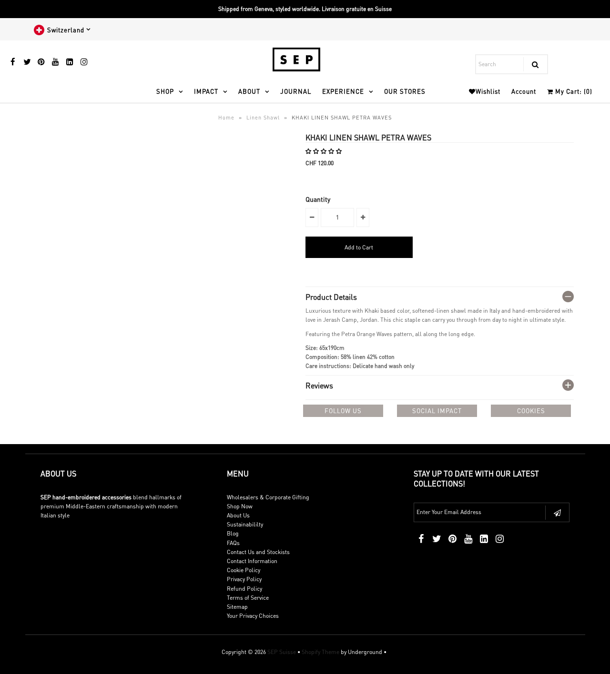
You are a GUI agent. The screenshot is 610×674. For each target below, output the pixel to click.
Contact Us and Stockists (258, 551)
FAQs (233, 542)
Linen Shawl (263, 117)
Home (226, 117)
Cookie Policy (243, 570)
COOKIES (531, 410)
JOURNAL (295, 91)
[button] (324, 151)
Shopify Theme (320, 651)
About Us (238, 515)
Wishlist (488, 91)
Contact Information (252, 561)
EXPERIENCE (343, 91)
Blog (233, 533)
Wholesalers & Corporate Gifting (268, 497)
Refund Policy (244, 588)
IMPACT (206, 91)
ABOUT (249, 91)
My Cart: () (572, 91)
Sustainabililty (245, 524)
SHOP (165, 91)
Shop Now (240, 506)
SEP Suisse (281, 651)
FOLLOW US (343, 410)
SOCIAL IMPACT (437, 410)
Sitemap (237, 606)
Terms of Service (248, 597)
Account (523, 91)
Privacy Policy (244, 579)
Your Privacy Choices (253, 615)
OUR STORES (405, 91)
